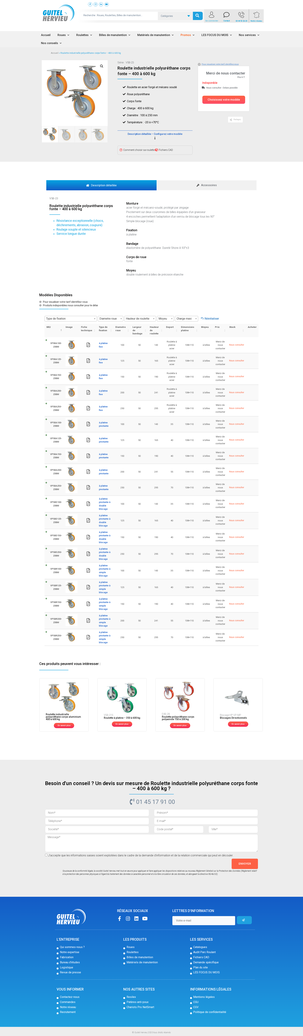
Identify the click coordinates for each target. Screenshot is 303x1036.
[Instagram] (128, 918)
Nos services (247, 35)
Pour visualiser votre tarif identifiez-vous (220, 64)
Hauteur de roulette (154, 330)
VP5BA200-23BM (56, 472)
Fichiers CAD (166, 150)
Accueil (45, 35)
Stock (232, 327)
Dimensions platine (187, 329)
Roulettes (82, 35)
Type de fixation (103, 329)
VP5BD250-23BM (56, 554)
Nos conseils (49, 43)
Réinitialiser (211, 318)
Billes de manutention (113, 35)
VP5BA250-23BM (56, 487)
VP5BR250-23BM (56, 637)
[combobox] (71, 319)
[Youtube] (144, 918)
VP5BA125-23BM (56, 440)
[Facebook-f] (119, 918)
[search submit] (198, 16)
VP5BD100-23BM (56, 504)
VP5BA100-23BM (56, 424)
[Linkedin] (136, 918)
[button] (223, 100)
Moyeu (205, 327)
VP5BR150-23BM (56, 604)
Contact (226, 21)
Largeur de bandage (137, 330)
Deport (170, 327)
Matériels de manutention (153, 35)
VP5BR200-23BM (56, 621)
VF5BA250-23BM (56, 408)
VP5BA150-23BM (56, 456)
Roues (62, 35)
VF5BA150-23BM (56, 377)
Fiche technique (86, 329)
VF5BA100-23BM (56, 345)
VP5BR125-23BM (56, 587)
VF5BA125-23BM (56, 361)
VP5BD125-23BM (56, 520)
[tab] (101, 185)
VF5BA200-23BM (56, 392)
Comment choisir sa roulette (139, 150)
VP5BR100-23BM (56, 571)
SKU (48, 327)
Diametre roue (120, 329)
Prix (217, 327)
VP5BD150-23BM (56, 537)
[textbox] (71, 318)
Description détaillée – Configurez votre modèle (155, 134)
